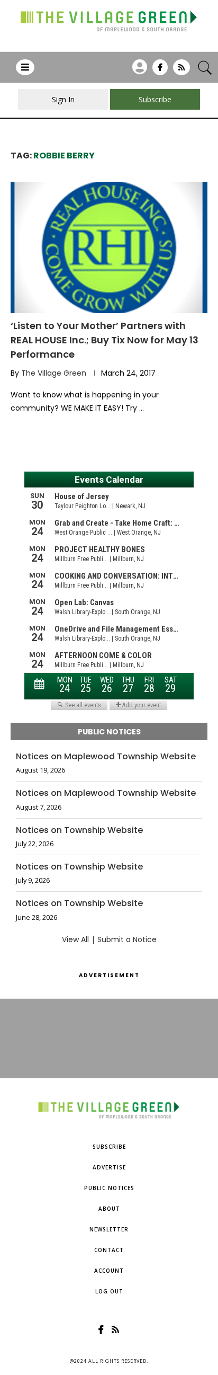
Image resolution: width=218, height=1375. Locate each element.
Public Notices (109, 1188)
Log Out (109, 1291)
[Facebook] (160, 71)
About (109, 1208)
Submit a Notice (127, 939)
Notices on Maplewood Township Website (106, 756)
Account (109, 1270)
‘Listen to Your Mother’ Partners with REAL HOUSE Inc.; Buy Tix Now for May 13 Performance (104, 340)
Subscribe (109, 1146)
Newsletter (109, 1229)
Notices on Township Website (79, 830)
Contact (109, 1250)
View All (75, 939)
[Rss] (181, 71)
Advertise (109, 1167)
